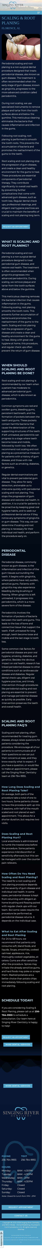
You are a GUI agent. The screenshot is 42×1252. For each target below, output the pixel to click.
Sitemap (21, 1229)
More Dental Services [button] (18, 1045)
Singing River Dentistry (30, 1223)
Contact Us (21, 1216)
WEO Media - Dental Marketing (17, 1225)
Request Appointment (21, 1207)
